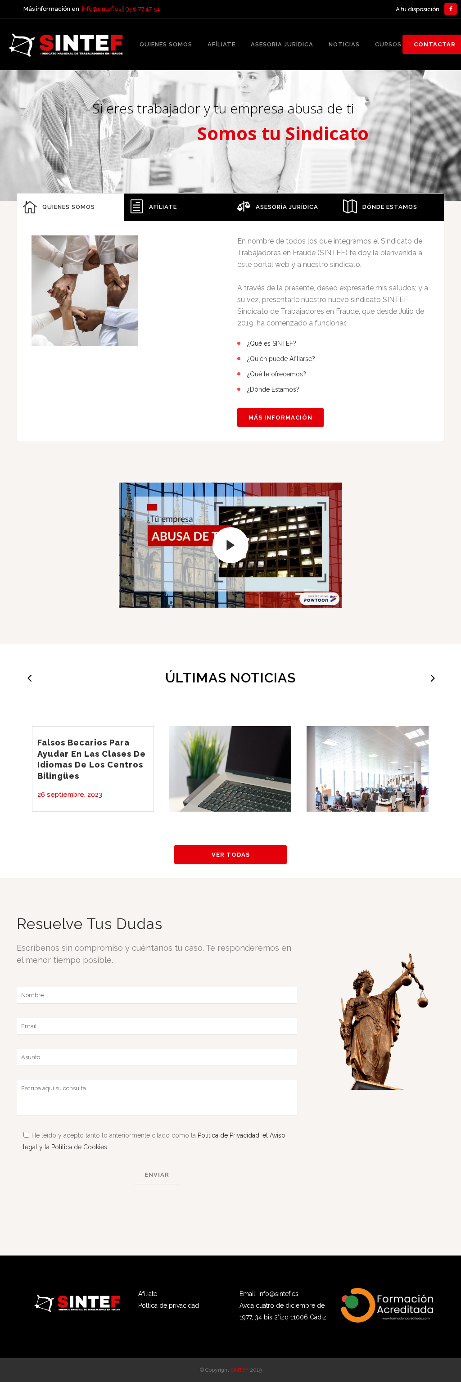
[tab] (70, 207)
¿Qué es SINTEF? (271, 343)
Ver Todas (231, 854)
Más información (280, 417)
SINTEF (239, 1370)
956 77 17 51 (142, 8)
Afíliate (147, 1293)
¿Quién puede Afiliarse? (281, 358)
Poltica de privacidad (168, 1305)
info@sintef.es (101, 8)
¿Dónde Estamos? (273, 389)
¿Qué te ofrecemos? (276, 374)
